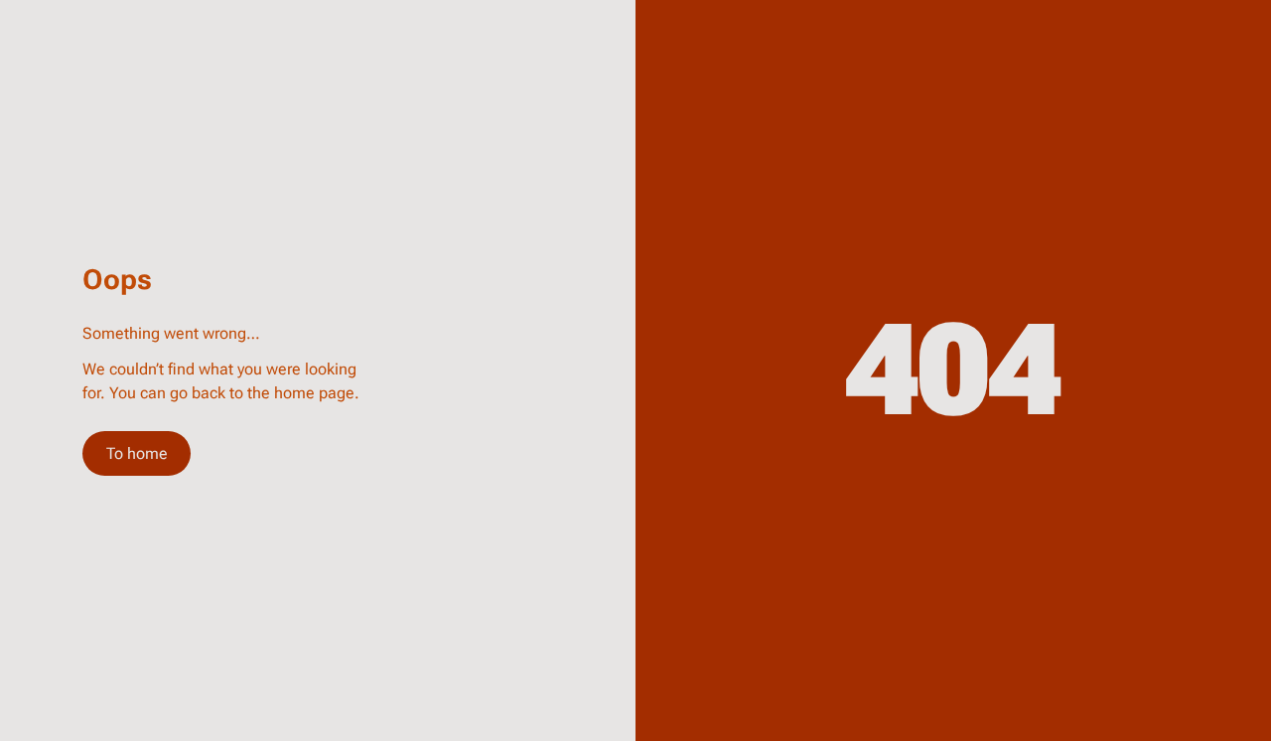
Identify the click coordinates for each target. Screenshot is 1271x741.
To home (137, 453)
